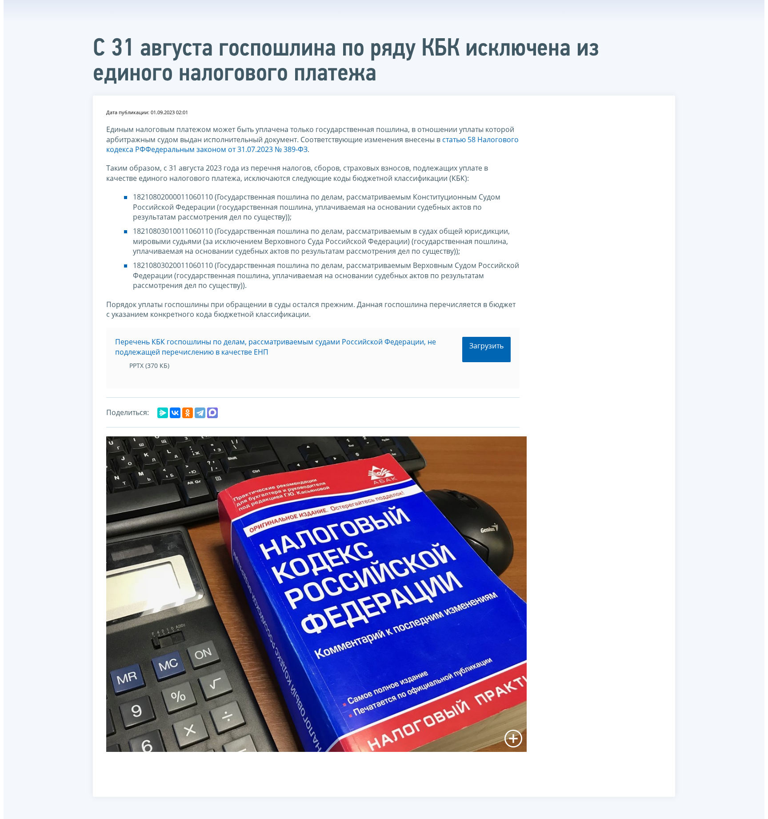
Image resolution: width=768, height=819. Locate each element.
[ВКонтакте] (175, 413)
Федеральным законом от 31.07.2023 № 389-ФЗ (226, 149)
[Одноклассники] (187, 413)
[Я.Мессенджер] (162, 413)
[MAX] (212, 413)
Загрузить (486, 346)
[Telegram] (200, 413)
